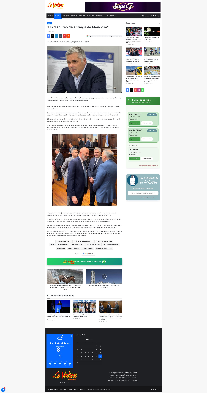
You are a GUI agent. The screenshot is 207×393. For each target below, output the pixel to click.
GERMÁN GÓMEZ (77, 244)
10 (77, 352)
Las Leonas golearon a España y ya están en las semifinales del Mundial (132, 59)
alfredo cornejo (64, 241)
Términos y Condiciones (105, 389)
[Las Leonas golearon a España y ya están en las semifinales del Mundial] (134, 51)
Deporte (82, 16)
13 (89, 352)
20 (89, 356)
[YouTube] (65, 383)
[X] (52, 36)
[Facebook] (48, 36)
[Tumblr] (60, 36)
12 (85, 352)
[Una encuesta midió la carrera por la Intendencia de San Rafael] (84, 306)
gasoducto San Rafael (59, 244)
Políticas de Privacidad (92, 389)
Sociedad (74, 16)
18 (81, 356)
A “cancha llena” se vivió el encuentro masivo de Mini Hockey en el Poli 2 (151, 59)
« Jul (77, 366)
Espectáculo (100, 16)
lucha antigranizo (111, 244)
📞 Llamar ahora (134, 123)
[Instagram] (67, 383)
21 (92, 356)
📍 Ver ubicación (146, 123)
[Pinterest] (64, 36)
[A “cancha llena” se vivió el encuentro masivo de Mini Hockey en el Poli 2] (152, 51)
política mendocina (104, 248)
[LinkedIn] (56, 36)
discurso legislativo (104, 241)
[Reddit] (68, 36)
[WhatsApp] (69, 383)
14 (92, 352)
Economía (66, 16)
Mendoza (61, 248)
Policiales (90, 16)
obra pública (88, 248)
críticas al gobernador (84, 241)
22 (96, 356)
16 (100, 352)
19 (85, 356)
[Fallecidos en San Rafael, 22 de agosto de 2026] (152, 31)
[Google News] (88, 254)
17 (77, 356)
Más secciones (111, 16)
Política (57, 16)
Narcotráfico (74, 248)
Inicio (51, 16)
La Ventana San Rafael (79, 389)
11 (81, 352)
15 (96, 352)
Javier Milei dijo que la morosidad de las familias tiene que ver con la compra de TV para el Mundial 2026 (58, 316)
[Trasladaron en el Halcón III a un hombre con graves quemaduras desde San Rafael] (134, 70)
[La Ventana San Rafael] (55, 5)
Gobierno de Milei (93, 244)
